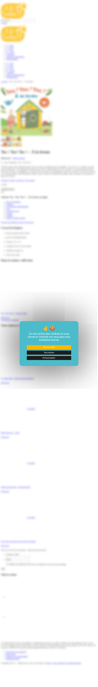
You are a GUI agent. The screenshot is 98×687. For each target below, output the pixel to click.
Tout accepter (49, 347)
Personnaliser (49, 358)
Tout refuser (49, 352)
